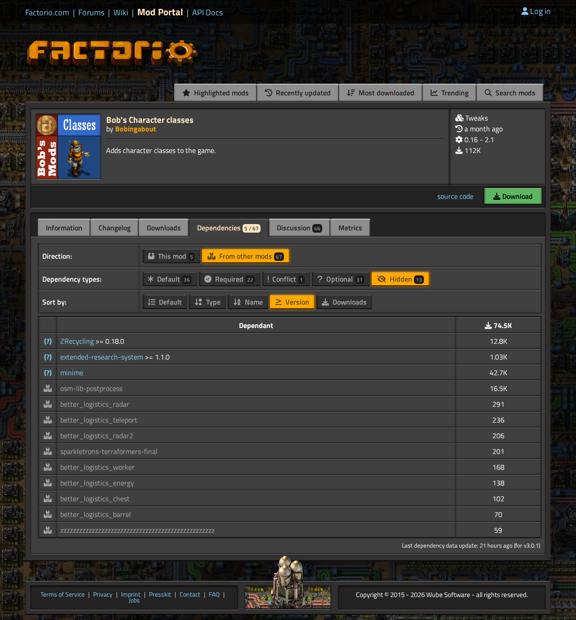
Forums (91, 13)
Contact (190, 595)
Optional (343, 279)
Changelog (114, 227)
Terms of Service (62, 595)
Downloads (164, 227)
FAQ (214, 595)
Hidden (405, 279)
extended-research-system (102, 356)
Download (516, 196)
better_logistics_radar (94, 404)
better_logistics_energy (97, 482)
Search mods (515, 92)
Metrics (350, 227)
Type (212, 302)
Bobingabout (135, 128)
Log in (540, 11)
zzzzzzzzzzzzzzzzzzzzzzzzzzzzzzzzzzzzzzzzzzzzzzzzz (137, 530)
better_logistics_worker (97, 467)
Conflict (286, 279)
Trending (454, 92)
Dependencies (228, 227)
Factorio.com (47, 13)
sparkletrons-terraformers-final (109, 451)
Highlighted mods (220, 92)
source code (455, 196)
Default (172, 279)
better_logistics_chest (95, 498)
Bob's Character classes (150, 119)
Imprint (130, 595)
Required (233, 279)
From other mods (249, 256)
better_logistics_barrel (95, 514)
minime (71, 372)
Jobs (134, 601)
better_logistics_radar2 (96, 435)
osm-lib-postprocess (91, 388)
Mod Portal (160, 12)
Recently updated (302, 92)
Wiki (120, 13)
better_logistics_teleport (98, 419)
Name (253, 302)
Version (296, 302)
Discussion (298, 227)
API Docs (207, 13)
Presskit (160, 595)
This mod (174, 256)
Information (64, 227)
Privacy (102, 595)
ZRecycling (77, 341)
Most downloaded (385, 92)
